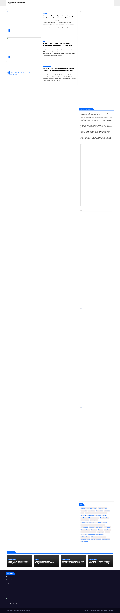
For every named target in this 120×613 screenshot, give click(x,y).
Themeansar (28, 610)
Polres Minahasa (99, 527)
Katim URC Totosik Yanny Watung (87, 522)
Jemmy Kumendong (104, 517)
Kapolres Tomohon (93, 520)
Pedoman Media (10, 579)
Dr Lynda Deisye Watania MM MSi (87, 515)
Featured (104, 515)
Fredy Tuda (89, 517)
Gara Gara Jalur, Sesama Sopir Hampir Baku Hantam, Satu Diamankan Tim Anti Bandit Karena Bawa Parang (96, 120)
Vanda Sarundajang (102, 536)
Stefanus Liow (83, 534)
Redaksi (8, 586)
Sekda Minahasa (107, 529)
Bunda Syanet (83, 510)
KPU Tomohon (98, 522)
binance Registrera (84, 113)
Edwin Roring (98, 515)
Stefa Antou (107, 532)
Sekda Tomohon (84, 532)
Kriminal (64, 559)
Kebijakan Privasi (10, 583)
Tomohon (44, 66)
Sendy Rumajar (100, 532)
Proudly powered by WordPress (12, 610)
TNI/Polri (95, 559)
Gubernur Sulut (96, 517)
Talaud (37, 559)
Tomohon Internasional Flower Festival (95, 534)
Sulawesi (49, 66)
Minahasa (44, 13)
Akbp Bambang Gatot (102, 508)
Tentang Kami (9, 576)
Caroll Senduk (107, 510)
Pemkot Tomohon (84, 527)
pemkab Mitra (101, 524)
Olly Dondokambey (84, 524)
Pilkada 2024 (91, 527)
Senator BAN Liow (92, 532)
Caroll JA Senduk (99, 510)
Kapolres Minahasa (85, 520)
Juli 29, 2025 (47, 48)
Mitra (44, 41)
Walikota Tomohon (106, 539)
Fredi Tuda (83, 517)
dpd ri (82, 513)
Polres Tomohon (107, 527)
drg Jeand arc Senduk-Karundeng (99, 513)
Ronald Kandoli (94, 529)
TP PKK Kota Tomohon (85, 536)
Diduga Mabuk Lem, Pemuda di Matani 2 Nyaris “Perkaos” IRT (73, 562)
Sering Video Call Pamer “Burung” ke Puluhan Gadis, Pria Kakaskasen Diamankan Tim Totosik (96, 126)
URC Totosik (93, 536)
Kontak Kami (9, 589)
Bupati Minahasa (91, 510)
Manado (10, 559)
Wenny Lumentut (84, 541)
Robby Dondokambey (85, 529)
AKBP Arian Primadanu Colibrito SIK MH (89, 508)
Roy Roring (100, 529)
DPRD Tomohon (88, 513)
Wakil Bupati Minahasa (85, 539)
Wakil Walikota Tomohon (96, 539)
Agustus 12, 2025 (48, 20)
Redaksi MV (56, 20)
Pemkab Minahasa (93, 524)
